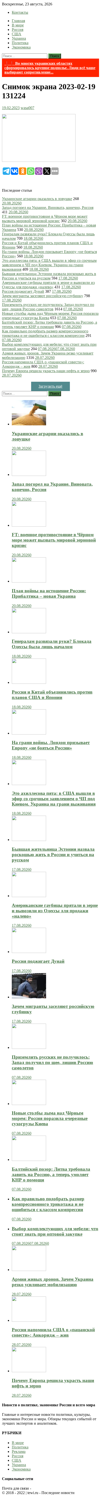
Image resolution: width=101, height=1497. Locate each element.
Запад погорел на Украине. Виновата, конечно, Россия (47, 207)
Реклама (18, 1451)
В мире (18, 25)
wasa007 (27, 108)
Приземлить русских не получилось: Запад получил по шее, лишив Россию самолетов (48, 307)
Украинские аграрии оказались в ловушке (37, 199)
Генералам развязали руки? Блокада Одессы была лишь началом (51, 644)
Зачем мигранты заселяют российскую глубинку (42, 296)
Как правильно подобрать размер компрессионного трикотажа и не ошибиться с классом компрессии (45, 333)
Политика (20, 43)
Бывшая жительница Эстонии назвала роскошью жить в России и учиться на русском (49, 276)
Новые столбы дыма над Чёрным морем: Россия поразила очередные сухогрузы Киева (50, 1118)
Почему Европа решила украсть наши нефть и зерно (46, 371)
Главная (18, 21)
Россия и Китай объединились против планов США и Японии (52, 694)
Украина (19, 38)
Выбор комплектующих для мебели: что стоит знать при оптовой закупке (55, 1231)
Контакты (20, 12)
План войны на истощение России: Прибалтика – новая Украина (49, 593)
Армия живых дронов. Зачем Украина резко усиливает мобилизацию (52, 1282)
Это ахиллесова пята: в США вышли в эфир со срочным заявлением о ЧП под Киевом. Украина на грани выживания (49, 264)
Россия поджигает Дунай (23, 291)
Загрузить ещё (50, 386)
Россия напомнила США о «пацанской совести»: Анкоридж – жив (53, 1332)
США (16, 34)
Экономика (21, 47)
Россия (17, 29)
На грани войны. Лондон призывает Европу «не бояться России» (51, 745)
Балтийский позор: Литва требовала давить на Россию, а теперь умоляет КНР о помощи (49, 324)
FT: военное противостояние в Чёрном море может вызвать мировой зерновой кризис (45, 218)
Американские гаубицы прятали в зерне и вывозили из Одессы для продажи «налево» (48, 284)
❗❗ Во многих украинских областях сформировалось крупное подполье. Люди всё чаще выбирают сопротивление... (49, 67)
